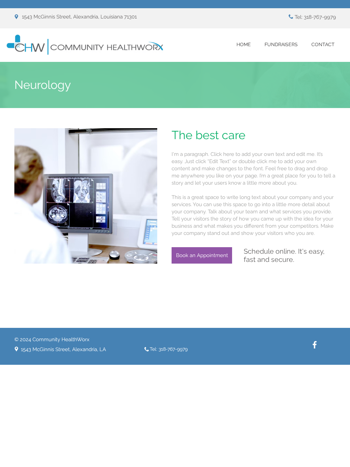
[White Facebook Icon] (315, 345)
